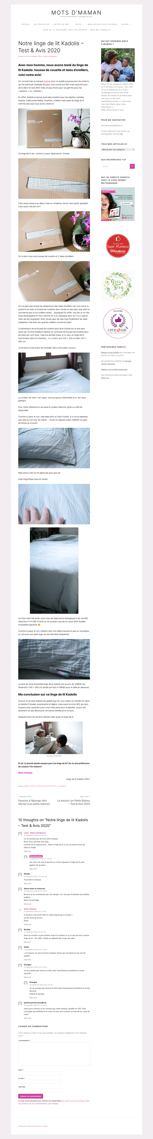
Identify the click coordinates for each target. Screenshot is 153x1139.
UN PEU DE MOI (61, 24)
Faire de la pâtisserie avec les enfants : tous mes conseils (76, 30)
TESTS (78, 24)
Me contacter (42, 24)
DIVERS (125, 24)
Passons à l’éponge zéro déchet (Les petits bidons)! (34, 800)
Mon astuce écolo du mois (102, 24)
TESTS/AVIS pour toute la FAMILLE (51, 786)
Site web (21, 1087)
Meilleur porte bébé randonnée (114, 369)
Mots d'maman (76, 12)
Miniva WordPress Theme (38, 1126)
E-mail (21, 1078)
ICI (44, 84)
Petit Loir (105, 378)
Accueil (26, 24)
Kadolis (47, 81)
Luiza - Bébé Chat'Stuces (35, 833)
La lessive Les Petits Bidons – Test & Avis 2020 (73, 800)
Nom (21, 1070)
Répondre (27, 851)
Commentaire (24, 1040)
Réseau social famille (110, 352)
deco (27, 786)
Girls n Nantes (30, 909)
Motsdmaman (51, 56)
